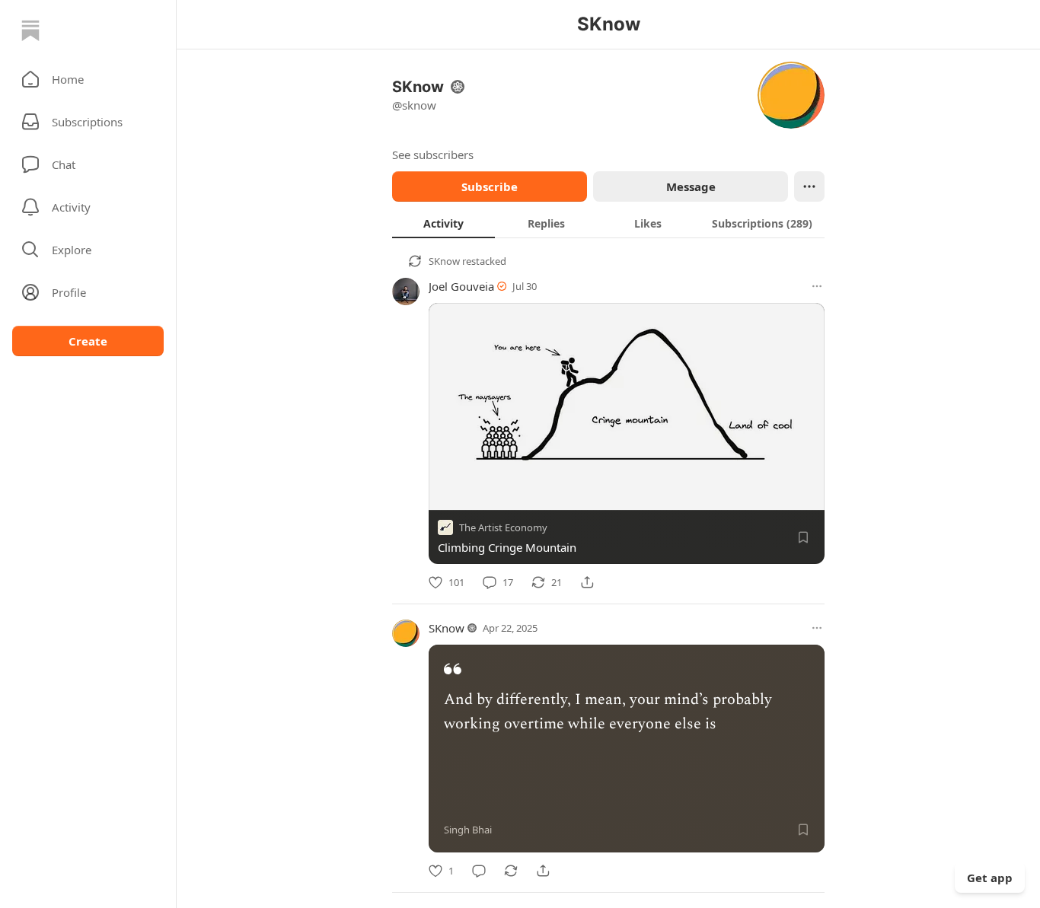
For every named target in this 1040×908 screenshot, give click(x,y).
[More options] (817, 286)
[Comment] (479, 871)
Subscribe (489, 186)
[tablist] (608, 223)
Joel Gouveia (461, 286)
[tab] (443, 223)
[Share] (587, 582)
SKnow (444, 261)
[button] (88, 79)
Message (691, 186)
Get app (990, 877)
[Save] (803, 537)
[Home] (30, 30)
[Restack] (511, 871)
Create (88, 341)
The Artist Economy (503, 527)
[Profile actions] (809, 186)
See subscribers (433, 154)
